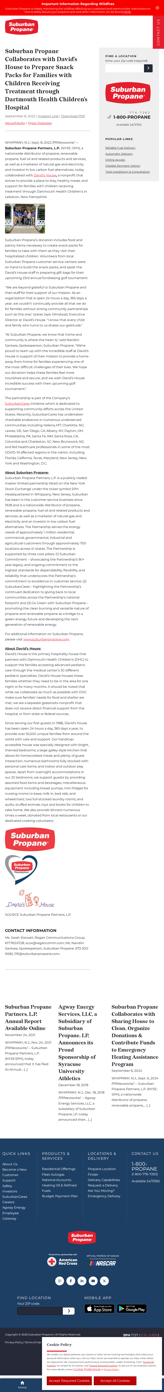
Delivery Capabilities (104, 1180)
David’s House (45, 175)
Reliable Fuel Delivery (120, 148)
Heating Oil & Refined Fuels (59, 1188)
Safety (7, 1186)
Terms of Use (33, 1342)
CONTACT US (158, 32)
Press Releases (40, 123)
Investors (9, 1191)
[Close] (157, 7)
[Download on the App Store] (99, 1308)
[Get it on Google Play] (132, 1308)
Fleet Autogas (53, 1174)
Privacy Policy (14, 1342)
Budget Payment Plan (60, 1196)
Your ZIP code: (28, 1303)
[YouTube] (93, 1281)
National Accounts (56, 1180)
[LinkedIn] (82, 1281)
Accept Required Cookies (69, 1381)
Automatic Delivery (119, 154)
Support (9, 1180)
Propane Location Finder (102, 1171)
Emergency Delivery (104, 1196)
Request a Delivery (103, 1185)
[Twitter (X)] (104, 1281)
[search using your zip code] (148, 68)
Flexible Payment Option (122, 166)
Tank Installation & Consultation (127, 172)
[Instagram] (59, 1281)
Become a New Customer (14, 1172)
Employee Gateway (10, 1215)
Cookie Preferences (87, 1369)
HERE (127, 11)
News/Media (15, 123)
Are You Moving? (101, 1191)
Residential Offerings (58, 1169)
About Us (9, 1164)
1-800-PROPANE (132, 117)
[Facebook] (70, 1281)
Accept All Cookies (115, 1381)
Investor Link (48, 116)
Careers (8, 1202)
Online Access (115, 160)
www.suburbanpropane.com (46, 639)
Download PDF (73, 116)
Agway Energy (14, 1207)
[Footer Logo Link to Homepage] (82, 1237)
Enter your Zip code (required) (126, 61)
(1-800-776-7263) (145, 1174)
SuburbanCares (17, 404)
